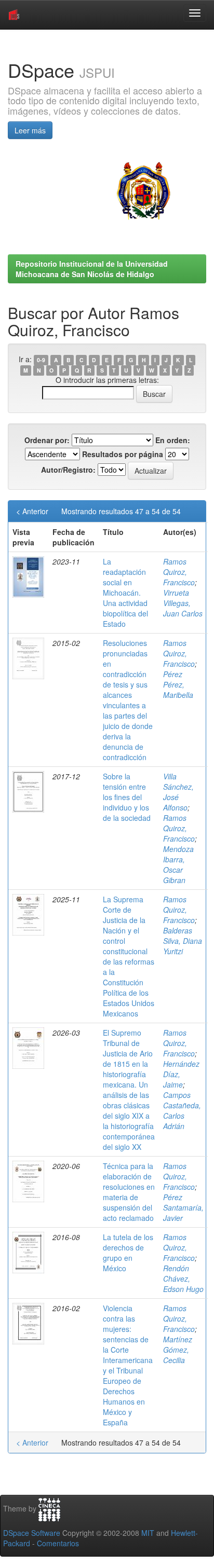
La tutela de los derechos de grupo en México (128, 1252)
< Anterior (32, 511)
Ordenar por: (47, 440)
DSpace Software (31, 1533)
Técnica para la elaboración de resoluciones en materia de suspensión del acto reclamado (129, 1192)
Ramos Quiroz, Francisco (179, 571)
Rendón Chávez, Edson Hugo (183, 1278)
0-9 (41, 360)
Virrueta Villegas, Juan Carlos (183, 602)
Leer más (30, 130)
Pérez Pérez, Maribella (178, 684)
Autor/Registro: (68, 469)
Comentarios (58, 1543)
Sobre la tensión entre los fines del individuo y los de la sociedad (127, 797)
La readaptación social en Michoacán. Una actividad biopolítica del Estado (125, 592)
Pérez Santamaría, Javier (183, 1207)
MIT (147, 1533)
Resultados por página (122, 454)
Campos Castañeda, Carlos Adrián (182, 1110)
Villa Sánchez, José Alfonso (178, 792)
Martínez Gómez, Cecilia (177, 1349)
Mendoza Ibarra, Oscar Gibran (178, 864)
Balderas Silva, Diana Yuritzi (182, 940)
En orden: (172, 440)
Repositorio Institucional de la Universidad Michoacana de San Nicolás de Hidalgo (92, 268)
